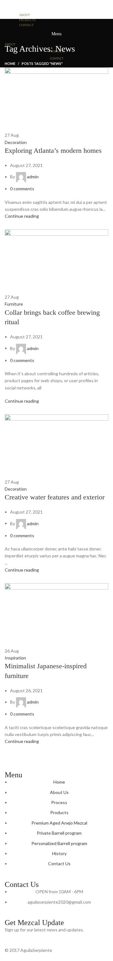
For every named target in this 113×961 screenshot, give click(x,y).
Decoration (16, 142)
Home (10, 63)
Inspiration (15, 657)
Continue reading (22, 216)
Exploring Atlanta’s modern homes (53, 150)
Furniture (14, 304)
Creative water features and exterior (55, 497)
